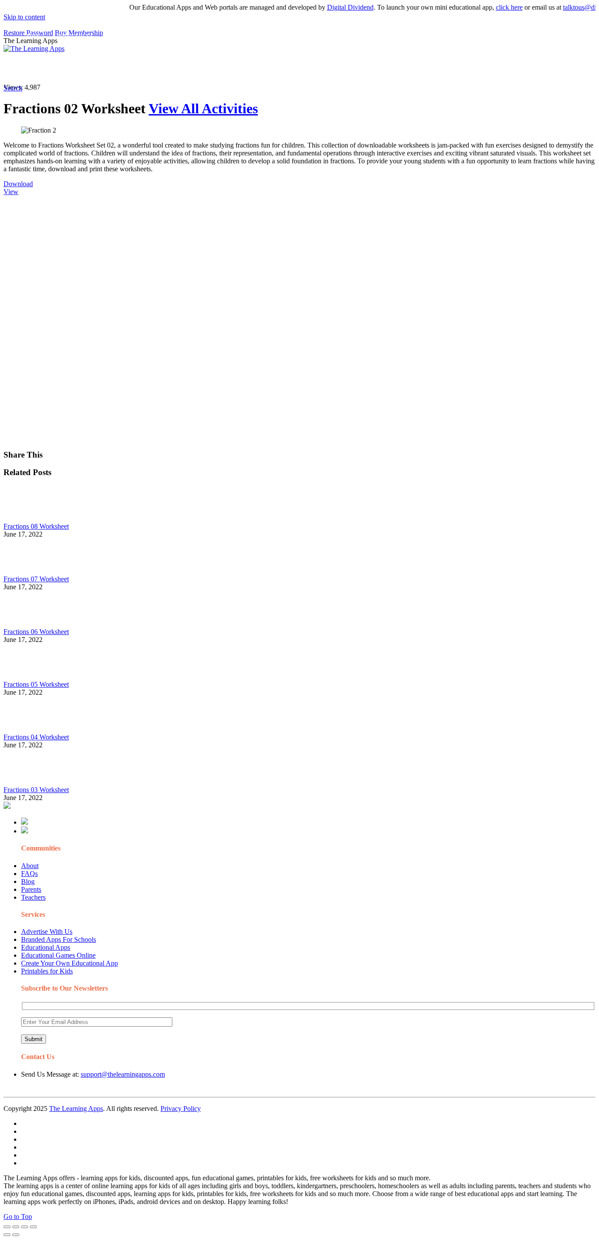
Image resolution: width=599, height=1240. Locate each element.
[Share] (15, 1227)
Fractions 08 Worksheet (36, 526)
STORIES (160, 68)
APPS (32, 68)
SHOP (260, 68)
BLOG (227, 68)
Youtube (358, 68)
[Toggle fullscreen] (24, 1227)
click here (495, 7)
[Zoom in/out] (33, 1227)
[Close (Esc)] (7, 1227)
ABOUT (192, 68)
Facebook (416, 68)
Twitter (386, 68)
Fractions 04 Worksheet (36, 737)
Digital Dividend (336, 7)
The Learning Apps (76, 1108)
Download (18, 183)
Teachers (33, 897)
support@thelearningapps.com (123, 1074)
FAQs (29, 873)
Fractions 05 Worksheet (36, 684)
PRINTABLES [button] (75, 68)
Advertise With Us (46, 931)
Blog (28, 881)
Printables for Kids (47, 971)
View (11, 191)
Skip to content (24, 17)
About (30, 865)
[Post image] (28, 518)
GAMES (121, 68)
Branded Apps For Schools (58, 939)
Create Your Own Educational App (69, 963)
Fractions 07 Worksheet (36, 579)
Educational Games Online (58, 955)
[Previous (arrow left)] (7, 1234)
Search (444, 68)
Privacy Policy (180, 1108)
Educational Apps (45, 947)
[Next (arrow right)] (15, 1234)
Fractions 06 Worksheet (36, 631)
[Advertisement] (267, 257)
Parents (31, 889)
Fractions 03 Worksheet (36, 789)
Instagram (326, 68)
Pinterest (295, 68)
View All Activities (203, 108)
